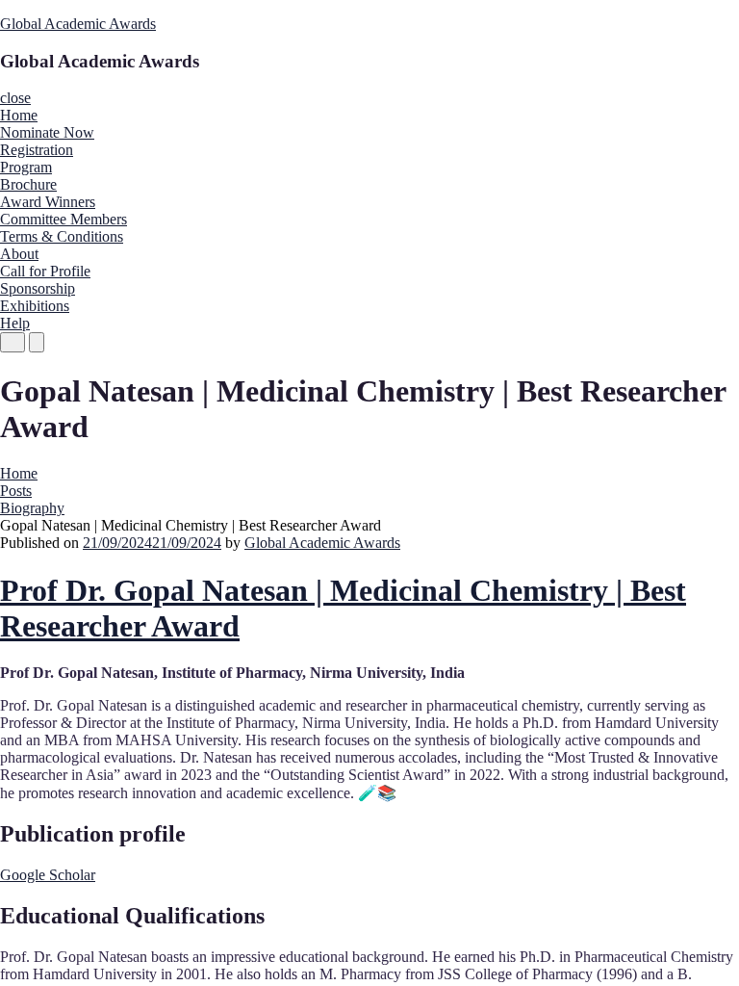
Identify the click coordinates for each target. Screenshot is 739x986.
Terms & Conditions (61, 236)
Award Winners (47, 202)
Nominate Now (47, 132)
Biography (32, 508)
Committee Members (63, 219)
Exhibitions (34, 306)
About (19, 254)
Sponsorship (37, 288)
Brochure (28, 184)
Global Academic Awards (78, 23)
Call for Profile (45, 271)
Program (26, 167)
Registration (36, 150)
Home (19, 115)
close (15, 98)
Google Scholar (47, 875)
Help (15, 323)
